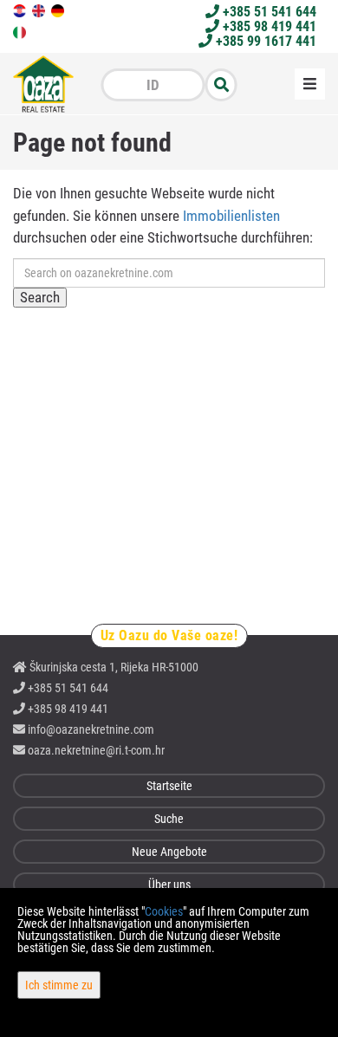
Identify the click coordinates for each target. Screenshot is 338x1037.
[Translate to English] (40, 9)
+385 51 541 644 (267, 11)
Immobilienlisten (231, 215)
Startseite (169, 786)
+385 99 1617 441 (264, 41)
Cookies (164, 911)
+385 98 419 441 (267, 26)
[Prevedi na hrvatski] (21, 9)
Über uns (169, 884)
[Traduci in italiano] (21, 31)
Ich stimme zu (59, 985)
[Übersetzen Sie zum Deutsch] (59, 9)
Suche (169, 819)
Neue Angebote (169, 852)
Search (40, 297)
